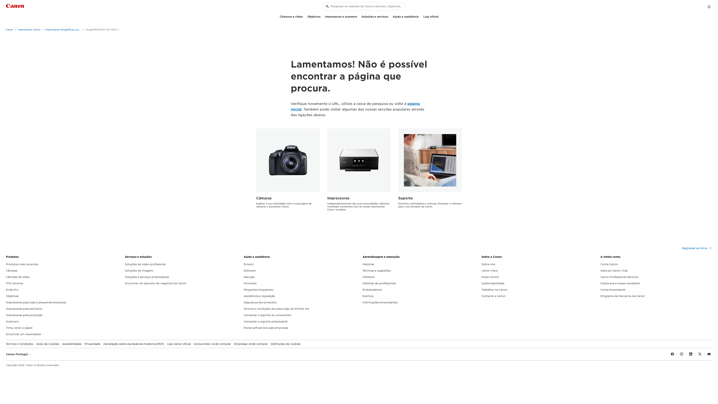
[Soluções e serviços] (389, 16)
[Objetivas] (321, 16)
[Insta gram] (681, 354)
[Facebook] (672, 354)
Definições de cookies (285, 344)
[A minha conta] (709, 7)
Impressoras (338, 198)
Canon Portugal (17, 354)
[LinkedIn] (691, 354)
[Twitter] (700, 354)
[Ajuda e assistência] (420, 16)
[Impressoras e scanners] (358, 16)
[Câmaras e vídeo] (304, 16)
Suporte (405, 198)
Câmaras (264, 198)
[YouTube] (709, 354)
